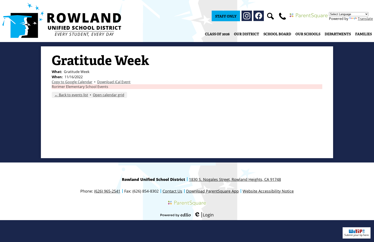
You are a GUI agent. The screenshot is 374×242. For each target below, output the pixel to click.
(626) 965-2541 (107, 191)
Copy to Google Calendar (72, 82)
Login (204, 215)
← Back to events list (71, 95)
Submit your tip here (356, 235)
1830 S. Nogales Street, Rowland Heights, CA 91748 (235, 179)
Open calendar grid (108, 95)
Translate (365, 18)
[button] (246, 34)
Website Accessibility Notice (268, 191)
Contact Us (172, 191)
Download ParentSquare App (212, 191)
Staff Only (226, 16)
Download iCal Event (114, 82)
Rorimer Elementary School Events (80, 86)
